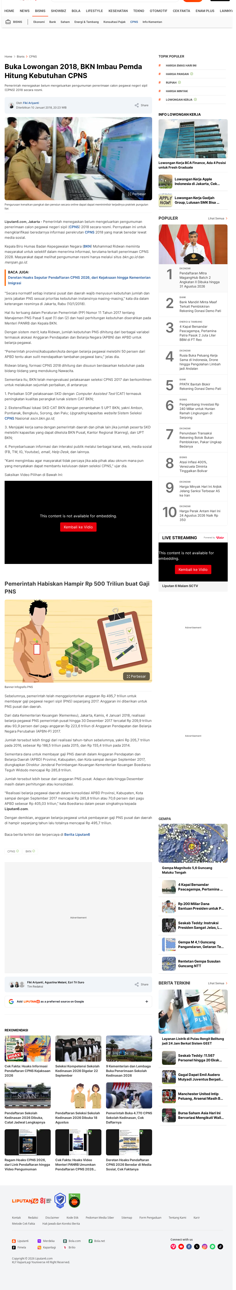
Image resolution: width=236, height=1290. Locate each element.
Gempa (165, 819)
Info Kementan (152, 22)
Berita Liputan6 (77, 834)
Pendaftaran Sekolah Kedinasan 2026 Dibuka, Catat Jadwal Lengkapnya (25, 1117)
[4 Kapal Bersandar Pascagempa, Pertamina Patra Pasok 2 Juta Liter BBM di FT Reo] (169, 887)
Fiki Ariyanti (31, 103)
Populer (168, 218)
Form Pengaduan (150, 1218)
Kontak (16, 1218)
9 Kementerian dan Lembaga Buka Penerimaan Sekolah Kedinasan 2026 (128, 1070)
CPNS (134, 22)
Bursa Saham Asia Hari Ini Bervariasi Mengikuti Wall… (201, 1115)
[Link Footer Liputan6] (32, 1200)
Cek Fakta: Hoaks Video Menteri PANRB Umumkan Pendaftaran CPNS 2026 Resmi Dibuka (75, 1165)
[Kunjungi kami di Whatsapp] (212, 1246)
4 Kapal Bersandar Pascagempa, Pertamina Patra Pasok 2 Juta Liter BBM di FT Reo (198, 333)
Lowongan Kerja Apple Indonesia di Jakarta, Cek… (197, 181)
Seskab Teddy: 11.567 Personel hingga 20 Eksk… (200, 1057)
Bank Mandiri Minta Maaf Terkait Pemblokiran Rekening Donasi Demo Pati (200, 306)
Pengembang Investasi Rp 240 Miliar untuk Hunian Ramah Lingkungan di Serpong (199, 410)
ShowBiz (58, 11)
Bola (76, 11)
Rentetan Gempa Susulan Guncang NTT (199, 963)
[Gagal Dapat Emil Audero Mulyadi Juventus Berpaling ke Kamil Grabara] (169, 1077)
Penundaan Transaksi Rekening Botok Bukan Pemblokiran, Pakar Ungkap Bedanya (201, 439)
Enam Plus (205, 11)
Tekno (138, 11)
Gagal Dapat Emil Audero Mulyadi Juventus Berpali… (200, 1076)
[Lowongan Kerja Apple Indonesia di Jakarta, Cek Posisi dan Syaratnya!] (165, 181)
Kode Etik (72, 1218)
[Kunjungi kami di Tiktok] (220, 1246)
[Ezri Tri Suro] (21, 984)
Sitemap (126, 1218)
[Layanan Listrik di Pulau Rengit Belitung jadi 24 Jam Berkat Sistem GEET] (193, 1012)
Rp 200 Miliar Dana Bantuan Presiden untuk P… (201, 906)
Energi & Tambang (86, 22)
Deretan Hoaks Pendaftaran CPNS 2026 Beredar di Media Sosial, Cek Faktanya (128, 1164)
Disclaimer (52, 1218)
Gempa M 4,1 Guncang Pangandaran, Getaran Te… (201, 944)
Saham (65, 22)
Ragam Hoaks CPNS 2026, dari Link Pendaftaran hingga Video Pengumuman (27, 1164)
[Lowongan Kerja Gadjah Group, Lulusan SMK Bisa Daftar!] (165, 200)
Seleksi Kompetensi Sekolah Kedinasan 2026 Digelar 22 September (77, 1070)
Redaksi (33, 1218)
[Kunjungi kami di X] (197, 1246)
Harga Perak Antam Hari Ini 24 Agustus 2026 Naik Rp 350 (200, 515)
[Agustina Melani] (16, 984)
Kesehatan (118, 11)
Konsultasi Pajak (114, 22)
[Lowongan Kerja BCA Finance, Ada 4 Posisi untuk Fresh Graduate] (193, 138)
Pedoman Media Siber (100, 1218)
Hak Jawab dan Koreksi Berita (61, 1224)
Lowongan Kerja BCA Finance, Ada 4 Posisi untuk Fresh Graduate (192, 165)
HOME (9, 11)
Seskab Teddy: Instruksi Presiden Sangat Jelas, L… (200, 925)
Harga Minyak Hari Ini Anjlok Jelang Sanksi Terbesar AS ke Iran (201, 491)
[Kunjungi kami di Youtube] (181, 1246)
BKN (87, 246)
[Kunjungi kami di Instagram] (204, 1246)
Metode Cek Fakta (23, 1224)
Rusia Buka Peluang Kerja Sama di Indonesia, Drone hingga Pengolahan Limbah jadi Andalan (200, 361)
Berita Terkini (174, 983)
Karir (197, 1218)
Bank (52, 22)
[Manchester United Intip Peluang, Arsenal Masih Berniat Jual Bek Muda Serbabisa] (169, 1096)
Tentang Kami (177, 1218)
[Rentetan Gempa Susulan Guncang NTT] (169, 964)
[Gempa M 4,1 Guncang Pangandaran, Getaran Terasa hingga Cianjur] (169, 944)
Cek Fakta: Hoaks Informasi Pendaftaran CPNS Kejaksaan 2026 (27, 1070)
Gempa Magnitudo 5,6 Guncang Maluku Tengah (187, 870)
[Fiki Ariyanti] (11, 105)
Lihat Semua (216, 218)
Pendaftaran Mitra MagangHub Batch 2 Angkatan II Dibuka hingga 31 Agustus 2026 (200, 279)
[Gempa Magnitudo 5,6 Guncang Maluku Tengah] (193, 843)
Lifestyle (94, 11)
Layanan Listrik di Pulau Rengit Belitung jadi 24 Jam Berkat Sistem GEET (193, 1041)
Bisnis (40, 11)
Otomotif (158, 11)
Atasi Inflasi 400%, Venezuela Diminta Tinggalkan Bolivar (193, 466)
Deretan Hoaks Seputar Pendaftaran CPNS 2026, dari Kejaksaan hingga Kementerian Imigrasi (79, 280)
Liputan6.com (44, 1258)
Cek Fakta (181, 11)
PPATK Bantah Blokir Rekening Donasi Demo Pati (200, 386)
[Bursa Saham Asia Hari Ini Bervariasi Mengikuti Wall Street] (169, 1115)
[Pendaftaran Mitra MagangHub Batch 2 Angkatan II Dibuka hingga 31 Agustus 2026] (193, 244)
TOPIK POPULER (171, 56)
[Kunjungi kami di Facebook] (189, 1246)
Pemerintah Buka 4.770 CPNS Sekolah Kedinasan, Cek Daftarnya (129, 1117)
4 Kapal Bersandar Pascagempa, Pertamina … (200, 886)
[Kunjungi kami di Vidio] (173, 1246)
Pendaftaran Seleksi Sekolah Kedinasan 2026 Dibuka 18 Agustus (77, 1117)
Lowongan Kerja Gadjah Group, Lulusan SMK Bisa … (197, 200)
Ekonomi (39, 22)
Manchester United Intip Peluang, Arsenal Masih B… (200, 1096)
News (25, 11)
